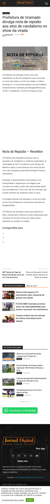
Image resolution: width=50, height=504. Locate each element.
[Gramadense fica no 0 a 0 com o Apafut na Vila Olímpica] (8, 393)
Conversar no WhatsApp (22, 410)
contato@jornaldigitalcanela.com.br (28, 477)
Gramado (6, 310)
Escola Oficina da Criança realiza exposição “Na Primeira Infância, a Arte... (30, 367)
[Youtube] (37, 455)
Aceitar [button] (30, 500)
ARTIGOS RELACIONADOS (14, 286)
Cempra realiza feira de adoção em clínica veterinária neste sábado (30, 318)
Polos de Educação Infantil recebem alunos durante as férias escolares (37, 274)
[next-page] (7, 327)
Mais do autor (31, 286)
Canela (5, 298)
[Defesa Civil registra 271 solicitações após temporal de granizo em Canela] (8, 295)
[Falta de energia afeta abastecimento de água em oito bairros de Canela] (8, 381)
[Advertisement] (25, 121)
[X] (10, 40)
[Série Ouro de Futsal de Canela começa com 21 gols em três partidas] (8, 357)
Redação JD (9, 35)
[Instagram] (19, 455)
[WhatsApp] (16, 40)
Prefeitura (6, 13)
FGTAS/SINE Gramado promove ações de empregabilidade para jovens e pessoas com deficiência (32, 307)
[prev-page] (3, 327)
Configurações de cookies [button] (13, 500)
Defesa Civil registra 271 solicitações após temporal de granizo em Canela (30, 295)
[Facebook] (4, 40)
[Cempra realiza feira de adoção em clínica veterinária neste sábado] (8, 318)
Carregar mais (24, 402)
